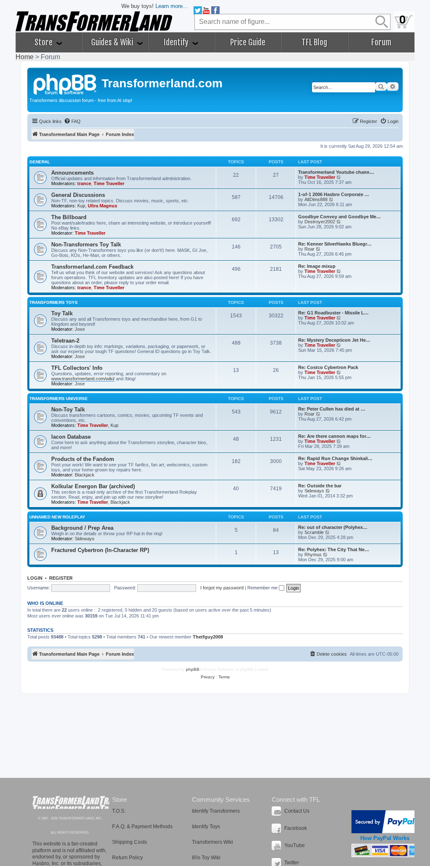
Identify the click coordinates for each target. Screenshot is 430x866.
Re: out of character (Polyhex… (332, 527)
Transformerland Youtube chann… (336, 172)
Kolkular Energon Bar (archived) (93, 486)
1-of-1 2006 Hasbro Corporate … (333, 194)
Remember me (263, 587)
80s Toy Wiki (206, 858)
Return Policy (127, 858)
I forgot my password (222, 587)
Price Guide (247, 42)
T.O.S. (119, 811)
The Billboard (69, 217)
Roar (309, 248)
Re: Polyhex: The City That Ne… (333, 549)
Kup (81, 205)
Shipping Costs (129, 842)
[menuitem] (72, 121)
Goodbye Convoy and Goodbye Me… (339, 216)
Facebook (295, 828)
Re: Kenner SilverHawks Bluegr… (335, 243)
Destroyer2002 (319, 221)
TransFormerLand (70, 802)
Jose (80, 329)
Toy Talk (62, 313)
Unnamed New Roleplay (57, 517)
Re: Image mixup (317, 266)
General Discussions (78, 195)
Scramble (314, 532)
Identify (177, 42)
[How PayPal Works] (384, 821)
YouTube (294, 845)
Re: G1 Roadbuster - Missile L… (333, 312)
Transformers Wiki (212, 842)
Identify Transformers (216, 811)
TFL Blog (314, 42)
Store (44, 42)
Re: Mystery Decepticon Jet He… (334, 340)
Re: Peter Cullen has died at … (331, 408)
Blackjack (84, 474)
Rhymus (313, 554)
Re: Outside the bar (319, 485)
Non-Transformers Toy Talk (86, 244)
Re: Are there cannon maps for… (334, 436)
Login (34, 578)
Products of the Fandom (82, 459)
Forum (381, 42)
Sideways (314, 490)
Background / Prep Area (82, 528)
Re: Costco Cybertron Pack (328, 367)
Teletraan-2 (65, 341)
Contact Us (296, 811)
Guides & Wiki (113, 42)
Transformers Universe (58, 398)
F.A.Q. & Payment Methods (142, 826)
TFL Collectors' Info (76, 368)
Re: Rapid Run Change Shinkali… (335, 458)
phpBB (192, 669)
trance (84, 183)
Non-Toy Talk (68, 409)
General (39, 162)
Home (25, 56)
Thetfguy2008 (208, 636)
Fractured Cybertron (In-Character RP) (100, 550)
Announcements (72, 173)
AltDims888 (316, 199)
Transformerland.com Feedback (92, 267)
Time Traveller (109, 183)
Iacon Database (71, 437)
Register (61, 578)
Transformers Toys (53, 302)
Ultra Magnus (102, 205)
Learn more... (171, 6)
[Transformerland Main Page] (65, 83)
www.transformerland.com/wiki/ (83, 378)
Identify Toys (206, 826)
